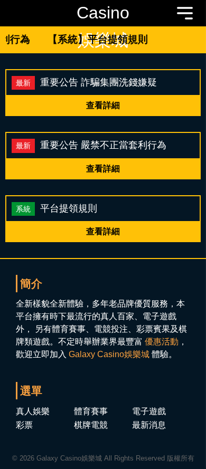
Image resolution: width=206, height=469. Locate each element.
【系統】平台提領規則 (95, 39)
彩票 (24, 424)
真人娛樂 (33, 411)
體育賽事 (91, 411)
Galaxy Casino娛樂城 (109, 354)
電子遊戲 (149, 411)
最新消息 (149, 424)
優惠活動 (162, 341)
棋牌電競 (91, 424)
